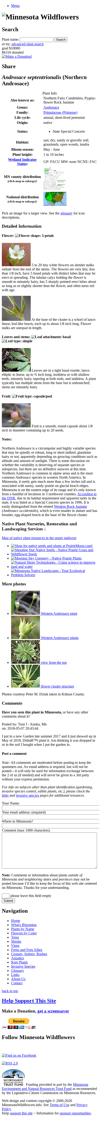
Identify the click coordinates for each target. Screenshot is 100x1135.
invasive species (27, 795)
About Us (18, 979)
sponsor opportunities (75, 1113)
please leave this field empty (30, 896)
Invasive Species (23, 966)
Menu (15, 6)
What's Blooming (23, 925)
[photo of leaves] (16, 370)
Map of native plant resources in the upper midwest (39, 538)
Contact (16, 983)
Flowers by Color (24, 933)
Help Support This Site (29, 1001)
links (5, 795)
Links (15, 975)
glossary (67, 213)
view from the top (53, 662)
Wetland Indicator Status (22, 162)
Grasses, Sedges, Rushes (29, 954)
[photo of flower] (16, 265)
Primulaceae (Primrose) (60, 112)
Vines (15, 946)
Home (15, 921)
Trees (15, 937)
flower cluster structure (57, 686)
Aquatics (17, 958)
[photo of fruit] (16, 426)
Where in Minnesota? (17, 821)
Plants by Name (22, 929)
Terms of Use (59, 1105)
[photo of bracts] (16, 319)
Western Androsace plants (59, 638)
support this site (21, 1113)
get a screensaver (53, 1011)
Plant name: (10, 39)
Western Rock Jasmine (70, 506)
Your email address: (16, 812)
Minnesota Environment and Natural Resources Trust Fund (45, 1087)
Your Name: (11, 803)
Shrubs (16, 941)
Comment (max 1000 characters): (26, 830)
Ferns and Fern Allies (26, 950)
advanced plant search (28, 44)
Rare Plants (19, 962)
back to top (10, 991)
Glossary (17, 971)
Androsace (51, 107)
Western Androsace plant (58, 613)
